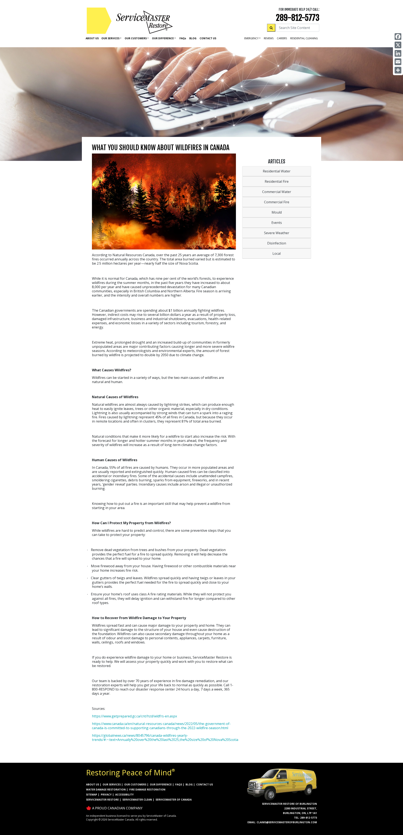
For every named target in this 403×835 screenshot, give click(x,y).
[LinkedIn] (398, 53)
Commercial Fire (276, 202)
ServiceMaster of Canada (174, 799)
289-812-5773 (297, 18)
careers (282, 38)
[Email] (398, 62)
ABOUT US (92, 784)
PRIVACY (106, 794)
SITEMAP (91, 794)
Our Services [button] (110, 38)
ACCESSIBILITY (124, 794)
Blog (192, 38)
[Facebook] (398, 36)
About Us (92, 38)
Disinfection (276, 243)
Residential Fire (277, 181)
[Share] (398, 70)
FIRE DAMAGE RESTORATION (147, 789)
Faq (182, 38)
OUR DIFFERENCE (161, 784)
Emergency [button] (251, 38)
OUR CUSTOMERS (135, 784)
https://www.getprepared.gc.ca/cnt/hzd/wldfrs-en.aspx (134, 716)
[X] (398, 45)
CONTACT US (204, 784)
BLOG (189, 784)
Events (276, 222)
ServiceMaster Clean (137, 799)
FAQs (178, 784)
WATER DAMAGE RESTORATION (106, 789)
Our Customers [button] (136, 38)
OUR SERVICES (112, 784)
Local (276, 253)
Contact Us (208, 38)
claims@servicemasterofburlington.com (287, 822)
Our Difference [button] (163, 38)
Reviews (268, 38)
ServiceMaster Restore (102, 799)
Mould (277, 212)
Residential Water (276, 171)
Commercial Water (276, 191)
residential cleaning (304, 38)
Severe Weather (276, 233)
